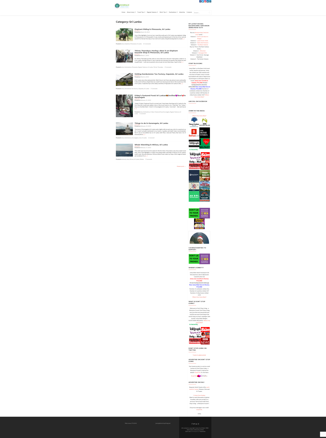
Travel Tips (140, 12)
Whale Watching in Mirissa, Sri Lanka (151, 145)
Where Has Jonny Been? (199, 115)
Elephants (127, 44)
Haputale (140, 88)
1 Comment (142, 113)
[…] (183, 38)
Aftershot (203, 51)
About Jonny (130, 12)
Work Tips (163, 12)
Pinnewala (133, 44)
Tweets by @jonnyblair (199, 355)
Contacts (189, 12)
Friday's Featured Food (156, 112)
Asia (123, 44)
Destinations (172, 12)
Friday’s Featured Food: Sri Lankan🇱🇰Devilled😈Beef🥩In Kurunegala (160, 96)
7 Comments (153, 88)
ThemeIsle (202, 431)
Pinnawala (135, 67)
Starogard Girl (202, 53)
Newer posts (181, 166)
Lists (140, 138)
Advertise (182, 12)
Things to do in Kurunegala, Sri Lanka (151, 123)
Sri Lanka (139, 44)
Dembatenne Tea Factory (131, 88)
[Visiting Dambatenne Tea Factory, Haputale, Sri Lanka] (124, 79)
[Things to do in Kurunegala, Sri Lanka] (124, 128)
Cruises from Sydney (199, 395)
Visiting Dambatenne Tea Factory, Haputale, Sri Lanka (159, 74)
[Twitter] (203, 1)
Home (123, 12)
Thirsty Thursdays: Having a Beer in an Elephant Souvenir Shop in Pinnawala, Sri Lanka (156, 52)
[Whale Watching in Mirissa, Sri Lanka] (124, 150)
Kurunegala (166, 112)
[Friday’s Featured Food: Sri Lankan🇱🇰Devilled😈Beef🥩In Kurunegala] (124, 105)
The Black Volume (202, 44)
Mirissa (131, 159)
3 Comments (167, 67)
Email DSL (198, 372)
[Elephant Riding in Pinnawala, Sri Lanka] (124, 34)
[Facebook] (200, 1)
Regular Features (152, 12)
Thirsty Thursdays (158, 67)
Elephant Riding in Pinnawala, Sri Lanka (152, 29)
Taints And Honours (202, 42)
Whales (142, 159)
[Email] (210, 1)
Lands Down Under (202, 40)
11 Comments (147, 44)
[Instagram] (205, 1)
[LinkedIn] (208, 1)
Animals (124, 159)
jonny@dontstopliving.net (163, 423)
